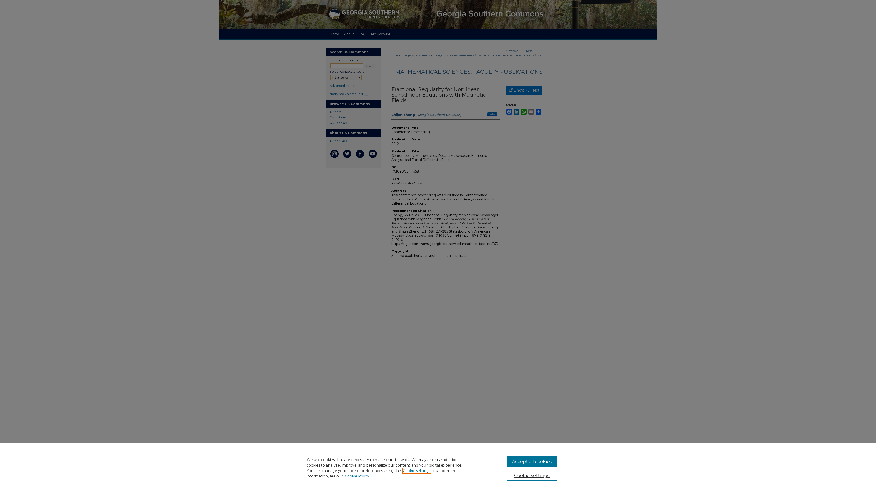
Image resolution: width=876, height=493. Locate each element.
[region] (438, 468)
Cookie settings (416, 471)
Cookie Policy (357, 476)
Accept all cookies (532, 461)
